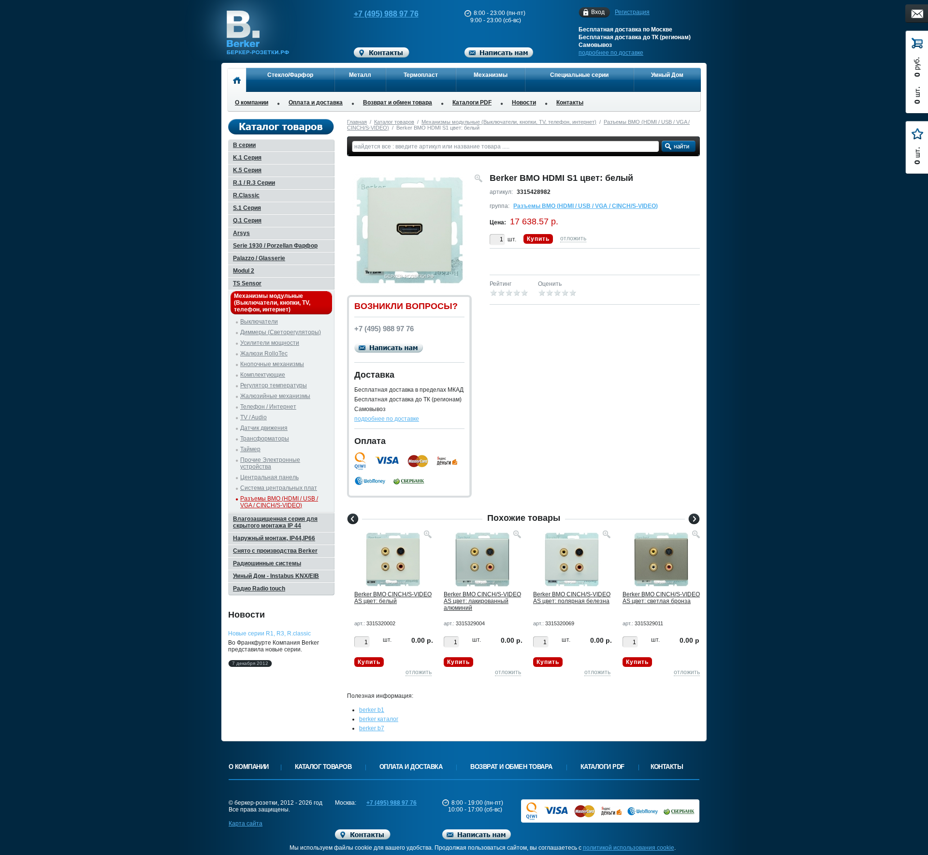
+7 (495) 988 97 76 (386, 14)
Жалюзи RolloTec (264, 353)
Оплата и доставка (316, 102)
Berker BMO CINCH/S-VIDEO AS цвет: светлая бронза (661, 597)
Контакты (569, 102)
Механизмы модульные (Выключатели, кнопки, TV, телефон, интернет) (508, 122)
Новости (524, 102)
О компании (251, 102)
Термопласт (421, 75)
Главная (357, 122)
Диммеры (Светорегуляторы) (280, 332)
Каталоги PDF (472, 102)
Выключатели (259, 321)
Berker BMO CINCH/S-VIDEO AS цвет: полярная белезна (571, 597)
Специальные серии (579, 75)
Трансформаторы (264, 438)
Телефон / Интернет (268, 406)
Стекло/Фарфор (290, 75)
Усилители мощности (269, 342)
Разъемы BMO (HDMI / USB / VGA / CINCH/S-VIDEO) (585, 206)
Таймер (250, 449)
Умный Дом (667, 75)
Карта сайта (245, 823)
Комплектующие (262, 374)
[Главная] (236, 80)
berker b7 (371, 728)
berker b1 (371, 710)
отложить (573, 238)
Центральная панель (269, 477)
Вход (598, 12)
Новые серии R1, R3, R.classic (269, 633)
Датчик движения (264, 428)
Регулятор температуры (273, 385)
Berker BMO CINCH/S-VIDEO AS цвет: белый (393, 597)
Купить (538, 239)
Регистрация (632, 12)
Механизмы (491, 75)
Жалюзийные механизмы (275, 396)
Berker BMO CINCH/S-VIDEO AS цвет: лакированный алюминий (482, 601)
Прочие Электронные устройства (270, 463)
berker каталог (378, 719)
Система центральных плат (278, 488)
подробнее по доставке (611, 52)
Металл (360, 75)
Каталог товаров (394, 122)
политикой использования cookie (628, 847)
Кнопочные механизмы (272, 364)
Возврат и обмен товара (397, 102)
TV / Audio (253, 417)
